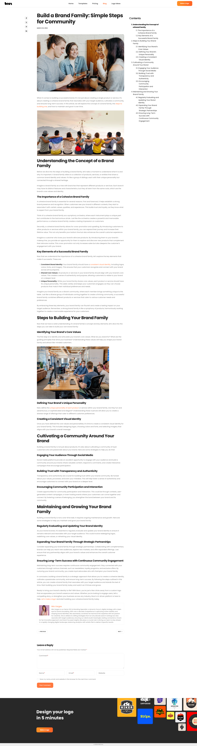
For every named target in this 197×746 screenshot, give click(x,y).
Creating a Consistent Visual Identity (148, 58)
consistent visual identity (100, 264)
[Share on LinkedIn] (26, 31)
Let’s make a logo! (48, 599)
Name (42, 673)
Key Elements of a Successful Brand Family (148, 36)
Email (71, 673)
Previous (43, 631)
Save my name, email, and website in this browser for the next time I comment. (68, 679)
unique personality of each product (64, 408)
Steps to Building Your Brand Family (144, 42)
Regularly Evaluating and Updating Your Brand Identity (148, 100)
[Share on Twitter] (26, 22)
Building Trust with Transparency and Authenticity (146, 76)
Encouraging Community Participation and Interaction (146, 85)
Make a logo (184, 3)
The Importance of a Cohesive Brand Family (147, 31)
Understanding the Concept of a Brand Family (146, 25)
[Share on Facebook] (26, 18)
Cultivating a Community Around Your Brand (143, 63)
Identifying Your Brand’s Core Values (148, 47)
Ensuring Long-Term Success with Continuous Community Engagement (148, 117)
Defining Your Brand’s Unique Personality (147, 53)
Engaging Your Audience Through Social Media (148, 69)
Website (101, 673)
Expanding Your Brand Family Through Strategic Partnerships (148, 108)
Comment (43, 655)
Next (119, 631)
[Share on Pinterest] (26, 26)
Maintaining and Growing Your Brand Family (145, 93)
